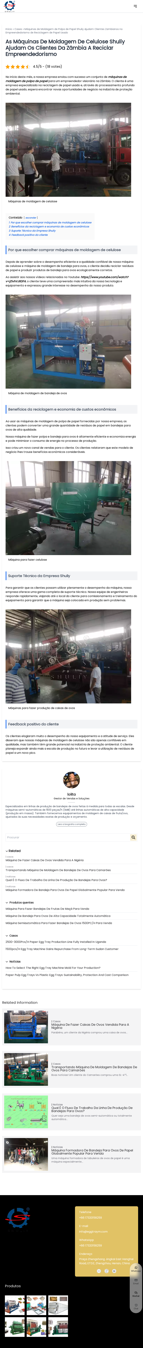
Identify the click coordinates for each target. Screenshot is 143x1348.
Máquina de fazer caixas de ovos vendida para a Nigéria (45, 860)
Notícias (11, 876)
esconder (30, 217)
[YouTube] (99, 1271)
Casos (10, 856)
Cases (18, 29)
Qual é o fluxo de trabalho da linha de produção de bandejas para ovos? (56, 880)
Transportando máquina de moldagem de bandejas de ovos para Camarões (58, 870)
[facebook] (106, 1271)
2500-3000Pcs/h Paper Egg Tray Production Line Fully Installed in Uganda (56, 942)
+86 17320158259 (90, 1218)
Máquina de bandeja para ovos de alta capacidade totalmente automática (58, 916)
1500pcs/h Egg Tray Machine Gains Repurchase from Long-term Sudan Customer (62, 949)
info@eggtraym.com (93, 1232)
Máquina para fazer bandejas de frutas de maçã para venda (47, 909)
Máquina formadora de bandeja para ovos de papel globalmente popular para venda (65, 890)
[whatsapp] (114, 1271)
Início (9, 29)
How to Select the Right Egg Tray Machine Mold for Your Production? (53, 968)
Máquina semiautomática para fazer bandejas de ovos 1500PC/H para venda (59, 923)
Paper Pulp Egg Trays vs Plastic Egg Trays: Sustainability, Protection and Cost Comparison (67, 975)
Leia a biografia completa (71, 824)
